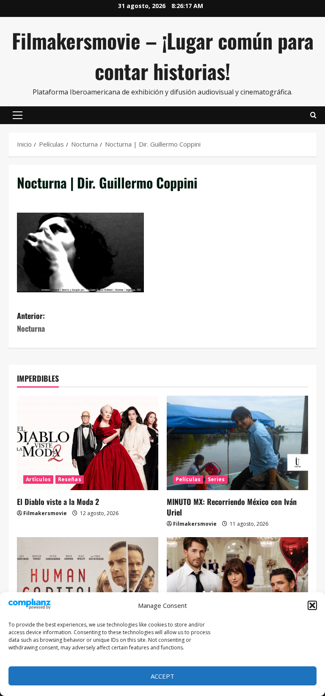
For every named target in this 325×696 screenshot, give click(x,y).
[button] (312, 605)
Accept (162, 676)
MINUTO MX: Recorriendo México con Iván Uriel (232, 507)
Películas (188, 479)
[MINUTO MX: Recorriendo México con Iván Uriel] (237, 443)
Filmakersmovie (45, 513)
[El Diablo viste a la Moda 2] (87, 443)
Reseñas (69, 479)
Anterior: (31, 322)
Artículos (38, 479)
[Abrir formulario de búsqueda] (313, 115)
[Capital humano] (87, 584)
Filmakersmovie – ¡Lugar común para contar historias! (163, 55)
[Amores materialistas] (237, 584)
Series (216, 479)
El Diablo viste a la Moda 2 (58, 501)
